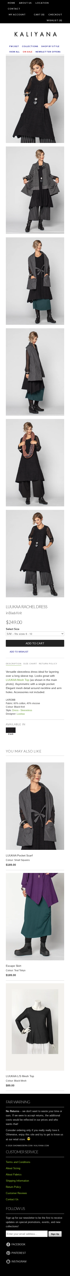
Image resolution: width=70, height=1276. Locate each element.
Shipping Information (17, 1180)
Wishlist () (54, 20)
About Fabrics (14, 1174)
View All (14, 52)
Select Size (12, 629)
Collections (30, 46)
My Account (17, 14)
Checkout (55, 14)
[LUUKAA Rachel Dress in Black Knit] (35, 100)
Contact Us (12, 1199)
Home (11, 3)
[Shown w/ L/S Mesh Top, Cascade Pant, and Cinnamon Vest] (35, 463)
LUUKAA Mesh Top (17, 679)
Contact (14, 8)
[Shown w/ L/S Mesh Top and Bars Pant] (35, 554)
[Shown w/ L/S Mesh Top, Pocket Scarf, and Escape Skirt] (35, 372)
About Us (25, 3)
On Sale (27, 52)
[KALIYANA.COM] (35, 34)
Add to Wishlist (19, 652)
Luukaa (21, 713)
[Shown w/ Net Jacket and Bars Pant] (35, 190)
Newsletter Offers (48, 52)
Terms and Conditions (18, 1162)
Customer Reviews (16, 1193)
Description (13, 664)
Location (42, 3)
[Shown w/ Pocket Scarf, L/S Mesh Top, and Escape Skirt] (35, 281)
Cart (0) (39, 14)
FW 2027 (14, 46)
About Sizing (13, 1168)
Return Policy (48, 664)
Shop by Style (50, 46)
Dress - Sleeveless (22, 710)
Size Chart (30, 664)
